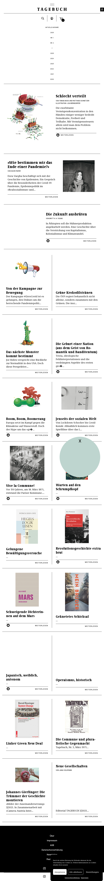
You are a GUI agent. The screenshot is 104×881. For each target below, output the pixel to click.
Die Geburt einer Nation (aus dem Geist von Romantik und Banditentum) (76, 347)
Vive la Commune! (20, 485)
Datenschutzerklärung (72, 878)
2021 (52, 74)
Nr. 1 (52, 37)
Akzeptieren (59, 872)
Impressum (84, 878)
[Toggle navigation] (52, 5)
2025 (52, 53)
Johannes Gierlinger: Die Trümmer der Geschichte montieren (25, 796)
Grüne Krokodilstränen (74, 292)
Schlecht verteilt (71, 95)
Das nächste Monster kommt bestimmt (22, 354)
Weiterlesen (67, 135)
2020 (52, 79)
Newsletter (52, 854)
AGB (52, 845)
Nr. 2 (52, 43)
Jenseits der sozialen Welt (76, 418)
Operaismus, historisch (74, 680)
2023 (52, 63)
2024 (52, 58)
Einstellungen (92, 872)
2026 (52, 32)
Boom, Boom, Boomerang (25, 418)
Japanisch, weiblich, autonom (22, 677)
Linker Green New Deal (24, 743)
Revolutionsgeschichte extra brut (78, 550)
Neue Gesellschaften (72, 766)
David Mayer (16, 171)
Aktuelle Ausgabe (52, 27)
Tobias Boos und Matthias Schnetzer (74, 101)
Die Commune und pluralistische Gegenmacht (75, 741)
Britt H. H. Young (56, 218)
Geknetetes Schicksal (72, 616)
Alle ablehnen (75, 872)
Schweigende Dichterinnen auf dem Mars (25, 613)
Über (52, 836)
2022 (52, 69)
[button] (61, 18)
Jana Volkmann (65, 770)
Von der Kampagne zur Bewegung (24, 290)
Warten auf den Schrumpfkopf (68, 487)
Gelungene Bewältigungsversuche (24, 551)
